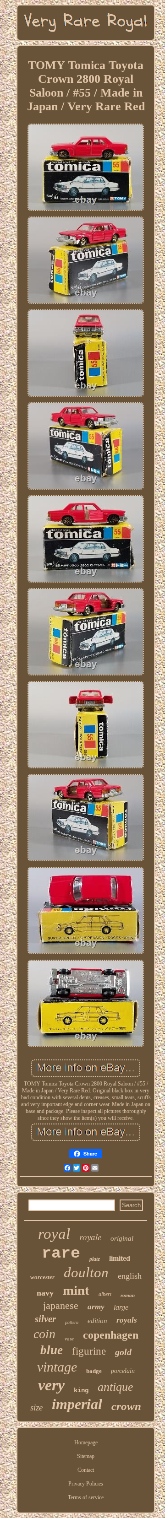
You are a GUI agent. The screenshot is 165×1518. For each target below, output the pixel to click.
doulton (86, 1272)
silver (45, 1318)
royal (54, 1234)
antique (115, 1387)
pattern (71, 1322)
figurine (89, 1351)
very (51, 1385)
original (121, 1238)
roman (128, 1295)
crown (126, 1406)
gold (123, 1352)
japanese (60, 1305)
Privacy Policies (85, 1483)
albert (105, 1294)
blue (51, 1350)
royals (126, 1320)
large (121, 1307)
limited (119, 1258)
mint (76, 1290)
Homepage (86, 1442)
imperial (77, 1404)
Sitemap (85, 1456)
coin (44, 1334)
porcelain (123, 1370)
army (96, 1306)
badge (94, 1370)
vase (69, 1338)
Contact (85, 1470)
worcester (42, 1277)
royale (90, 1236)
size (36, 1407)
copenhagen (110, 1335)
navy (45, 1292)
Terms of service (86, 1497)
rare (61, 1253)
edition (97, 1320)
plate (94, 1259)
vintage (57, 1366)
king (81, 1390)
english (130, 1275)
